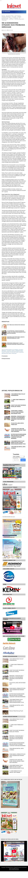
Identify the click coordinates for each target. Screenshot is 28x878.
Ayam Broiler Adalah (8, 349)
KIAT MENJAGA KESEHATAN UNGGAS (16, 324)
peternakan (21, 352)
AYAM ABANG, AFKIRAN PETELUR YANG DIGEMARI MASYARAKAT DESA (17, 412)
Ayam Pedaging (15, 349)
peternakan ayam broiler (6, 353)
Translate (23, 457)
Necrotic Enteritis (15, 352)
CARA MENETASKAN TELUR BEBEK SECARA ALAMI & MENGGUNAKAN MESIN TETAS (18, 443)
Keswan (3, 352)
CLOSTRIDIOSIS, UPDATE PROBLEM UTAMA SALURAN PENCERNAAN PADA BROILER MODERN (16, 332)
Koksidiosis (7, 352)
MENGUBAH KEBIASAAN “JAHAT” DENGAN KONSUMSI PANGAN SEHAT (15, 344)
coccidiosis (9, 350)
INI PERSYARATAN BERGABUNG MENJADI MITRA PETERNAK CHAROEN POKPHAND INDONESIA (17, 695)
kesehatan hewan (19, 350)
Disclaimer (17, 869)
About (10, 869)
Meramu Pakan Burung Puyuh (16, 710)
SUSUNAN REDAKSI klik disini (9, 516)
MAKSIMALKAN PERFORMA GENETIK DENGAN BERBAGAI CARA (15, 337)
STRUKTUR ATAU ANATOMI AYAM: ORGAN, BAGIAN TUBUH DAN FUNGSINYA (18, 430)
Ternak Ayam (13, 353)
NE (11, 352)
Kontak (13, 869)
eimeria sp (13, 350)
